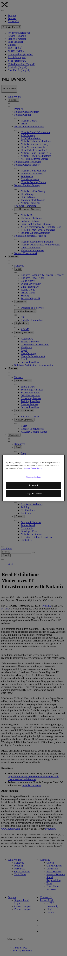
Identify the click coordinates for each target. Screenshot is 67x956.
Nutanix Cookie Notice (33, 468)
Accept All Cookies (33, 494)
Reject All (33, 485)
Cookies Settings (33, 477)
